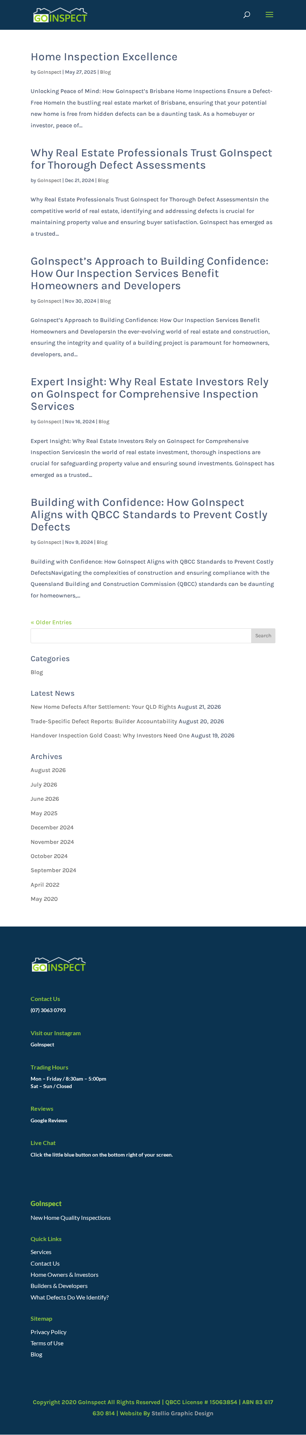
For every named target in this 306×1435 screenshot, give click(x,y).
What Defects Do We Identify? (70, 1297)
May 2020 (44, 898)
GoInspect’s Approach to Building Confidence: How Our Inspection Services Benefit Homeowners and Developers (149, 273)
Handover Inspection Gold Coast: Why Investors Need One (110, 735)
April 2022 (45, 884)
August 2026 (48, 770)
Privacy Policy (48, 1331)
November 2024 (52, 841)
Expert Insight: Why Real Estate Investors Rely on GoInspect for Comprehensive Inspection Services (149, 394)
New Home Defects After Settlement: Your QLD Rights (103, 706)
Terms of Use (47, 1342)
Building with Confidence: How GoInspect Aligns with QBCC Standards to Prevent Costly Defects (149, 514)
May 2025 (44, 813)
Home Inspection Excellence (104, 56)
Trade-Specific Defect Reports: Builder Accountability (104, 721)
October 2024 (49, 856)
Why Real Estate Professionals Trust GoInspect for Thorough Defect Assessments (151, 159)
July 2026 (44, 784)
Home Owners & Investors (65, 1274)
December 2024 (52, 827)
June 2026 (45, 798)
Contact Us (45, 1263)
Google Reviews (49, 1120)
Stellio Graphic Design (181, 1413)
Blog (105, 72)
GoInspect (49, 72)
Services (41, 1251)
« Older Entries (51, 622)
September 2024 (53, 870)
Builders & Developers (59, 1285)
